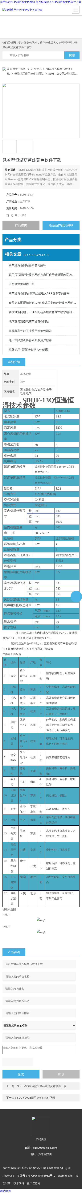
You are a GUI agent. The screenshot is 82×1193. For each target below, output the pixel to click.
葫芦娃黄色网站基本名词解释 (27, 265)
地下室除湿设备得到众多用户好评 (30, 340)
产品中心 (36, 69)
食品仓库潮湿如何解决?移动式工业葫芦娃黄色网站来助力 (43, 302)
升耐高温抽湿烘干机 (22, 284)
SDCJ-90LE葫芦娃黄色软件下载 (36, 1097)
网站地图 (5, 1190)
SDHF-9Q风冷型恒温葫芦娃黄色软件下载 (41, 1086)
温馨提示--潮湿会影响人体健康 (28, 349)
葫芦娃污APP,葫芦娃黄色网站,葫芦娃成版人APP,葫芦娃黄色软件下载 (40, 1)
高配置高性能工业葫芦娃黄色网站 (30, 330)
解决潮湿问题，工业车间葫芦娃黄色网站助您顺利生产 (43, 312)
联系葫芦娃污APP (61, 225)
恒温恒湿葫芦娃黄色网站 (29, 73)
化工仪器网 (33, 1183)
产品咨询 (21, 225)
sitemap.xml (65, 1175)
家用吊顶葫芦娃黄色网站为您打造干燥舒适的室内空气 (43, 274)
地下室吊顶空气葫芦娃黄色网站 (29, 321)
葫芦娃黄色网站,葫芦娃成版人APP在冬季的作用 (39, 293)
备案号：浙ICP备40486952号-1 (36, 1175)
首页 (23, 69)
